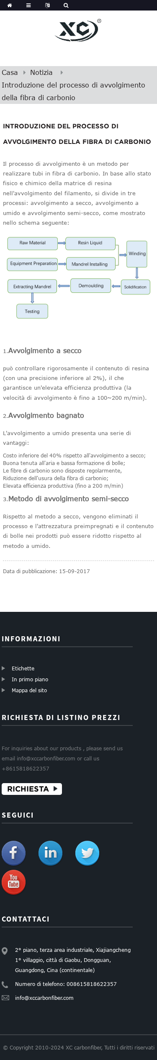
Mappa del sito (29, 690)
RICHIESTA (28, 788)
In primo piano (30, 679)
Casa (10, 72)
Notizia (41, 72)
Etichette (23, 668)
